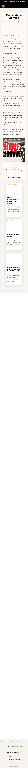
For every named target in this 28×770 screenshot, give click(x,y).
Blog (8, 35)
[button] (14, 6)
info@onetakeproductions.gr (14, 746)
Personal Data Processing (14, 759)
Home (4, 35)
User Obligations (17, 752)
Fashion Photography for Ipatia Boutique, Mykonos (12, 200)
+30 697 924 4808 (14, 742)
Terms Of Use (10, 752)
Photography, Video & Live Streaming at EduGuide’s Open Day (14, 269)
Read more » (11, 214)
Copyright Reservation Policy (14, 756)
